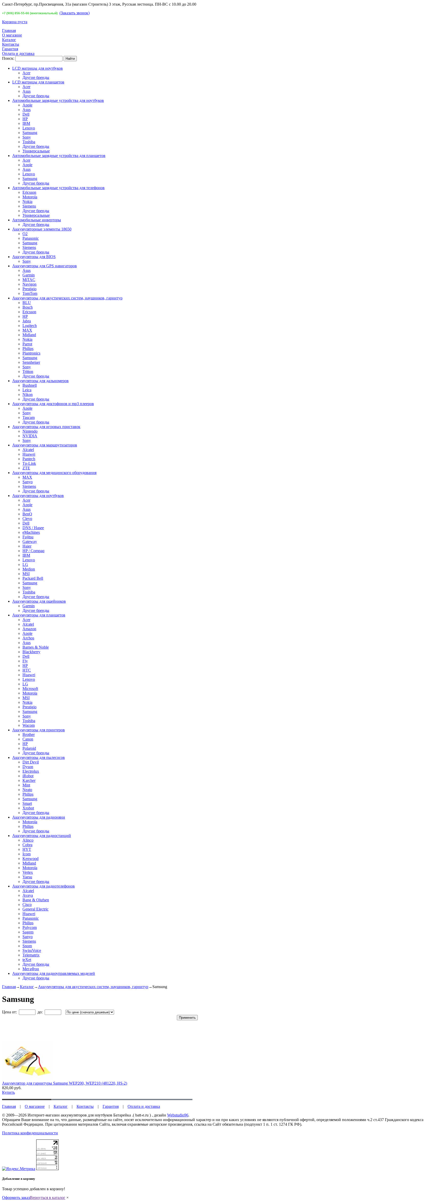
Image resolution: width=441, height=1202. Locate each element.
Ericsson (29, 192)
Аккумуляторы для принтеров (38, 730)
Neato (27, 789)
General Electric (35, 909)
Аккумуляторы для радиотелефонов (43, 886)
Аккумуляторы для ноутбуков (38, 495)
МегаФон (30, 969)
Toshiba (28, 142)
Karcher (28, 780)
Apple (27, 105)
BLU (26, 302)
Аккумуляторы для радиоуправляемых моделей (53, 973)
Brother (28, 734)
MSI (26, 574)
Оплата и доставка (18, 53)
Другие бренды (35, 77)
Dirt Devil (30, 762)
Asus (26, 91)
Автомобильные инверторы (36, 220)
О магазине (12, 35)
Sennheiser (31, 362)
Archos (28, 638)
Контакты (10, 44)
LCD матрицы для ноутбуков (37, 68)
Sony (26, 137)
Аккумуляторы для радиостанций (41, 835)
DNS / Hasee (33, 528)
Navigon (29, 284)
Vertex (27, 872)
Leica (26, 390)
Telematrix (31, 955)
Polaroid (29, 748)
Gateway (29, 541)
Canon (27, 739)
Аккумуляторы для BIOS (34, 256)
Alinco (27, 840)
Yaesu (27, 877)
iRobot (27, 776)
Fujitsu (27, 537)
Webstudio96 (177, 1115)
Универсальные (36, 151)
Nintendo (30, 431)
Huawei (28, 454)
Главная (9, 30)
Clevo (27, 518)
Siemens (29, 206)
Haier (26, 546)
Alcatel (28, 449)
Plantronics (31, 353)
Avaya (27, 895)
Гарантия (10, 49)
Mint (26, 785)
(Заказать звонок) (74, 13)
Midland (29, 335)
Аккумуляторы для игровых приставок (46, 426)
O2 (25, 234)
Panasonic (30, 238)
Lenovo (28, 128)
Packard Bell (32, 578)
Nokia (27, 201)
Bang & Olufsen (35, 900)
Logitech (29, 325)
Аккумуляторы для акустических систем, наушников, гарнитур (67, 298)
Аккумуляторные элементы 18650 (41, 229)
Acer (26, 73)
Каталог (9, 40)
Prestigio (29, 289)
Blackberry (31, 652)
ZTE (26, 468)
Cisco (27, 904)
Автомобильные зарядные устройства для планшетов (58, 155)
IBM (26, 123)
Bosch (27, 307)
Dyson (27, 766)
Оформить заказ (16, 1197)
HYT (26, 849)
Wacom (28, 725)
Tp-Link (29, 463)
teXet (26, 959)
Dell (25, 114)
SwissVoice (31, 950)
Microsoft (30, 688)
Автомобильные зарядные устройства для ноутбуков (58, 100)
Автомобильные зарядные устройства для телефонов (58, 188)
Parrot (27, 344)
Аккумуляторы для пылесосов (38, 757)
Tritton (27, 371)
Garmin (28, 275)
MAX (27, 330)
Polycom (29, 927)
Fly (25, 661)
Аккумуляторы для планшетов (38, 615)
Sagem (27, 932)
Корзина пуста (14, 22)
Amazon (29, 629)
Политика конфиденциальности (30, 1133)
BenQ (27, 514)
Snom (27, 946)
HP (25, 119)
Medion (28, 569)
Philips (27, 348)
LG (25, 564)
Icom (26, 854)
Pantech (28, 459)
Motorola (29, 197)
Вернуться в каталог (47, 1197)
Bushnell (29, 385)
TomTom (29, 293)
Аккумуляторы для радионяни (38, 817)
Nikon (27, 394)
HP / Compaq (33, 551)
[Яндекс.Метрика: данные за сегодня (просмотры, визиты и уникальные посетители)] (18, 1169)
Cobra (27, 845)
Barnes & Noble (35, 647)
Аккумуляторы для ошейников (39, 601)
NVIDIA (29, 436)
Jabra (26, 321)
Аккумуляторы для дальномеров (40, 381)
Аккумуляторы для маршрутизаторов (44, 445)
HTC (26, 670)
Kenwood (30, 858)
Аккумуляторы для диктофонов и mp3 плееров (53, 404)
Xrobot (28, 808)
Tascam (28, 417)
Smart (27, 803)
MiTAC (28, 279)
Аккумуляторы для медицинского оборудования (54, 472)
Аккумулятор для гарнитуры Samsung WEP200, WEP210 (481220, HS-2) (64, 1083)
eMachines (31, 532)
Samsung (29, 132)
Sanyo (27, 482)
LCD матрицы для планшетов (38, 82)
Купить (8, 1092)
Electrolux (30, 771)
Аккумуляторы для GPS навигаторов (44, 266)
